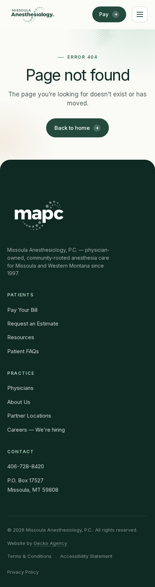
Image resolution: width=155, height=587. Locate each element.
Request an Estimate (32, 323)
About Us (18, 402)
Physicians (20, 387)
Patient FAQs (23, 351)
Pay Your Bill (22, 309)
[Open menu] (140, 14)
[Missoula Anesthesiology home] (32, 14)
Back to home (71, 127)
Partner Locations (29, 415)
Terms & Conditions (29, 556)
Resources (20, 337)
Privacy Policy (23, 572)
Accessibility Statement (86, 556)
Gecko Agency (50, 543)
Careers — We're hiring (36, 429)
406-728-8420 (25, 466)
